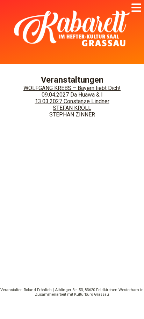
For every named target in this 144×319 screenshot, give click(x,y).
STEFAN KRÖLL (72, 108)
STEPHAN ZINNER (72, 114)
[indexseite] (72, 55)
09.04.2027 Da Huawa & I (72, 94)
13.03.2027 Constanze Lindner (72, 101)
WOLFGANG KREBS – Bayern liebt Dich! (72, 88)
